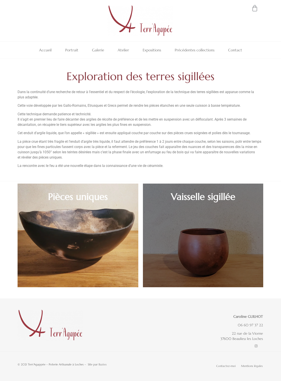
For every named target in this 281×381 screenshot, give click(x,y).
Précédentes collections (194, 50)
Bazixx (103, 364)
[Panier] (254, 8)
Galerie (98, 50)
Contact (235, 50)
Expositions (152, 50)
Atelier (123, 50)
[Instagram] (256, 346)
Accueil (45, 50)
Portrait (71, 50)
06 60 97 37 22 (250, 325)
